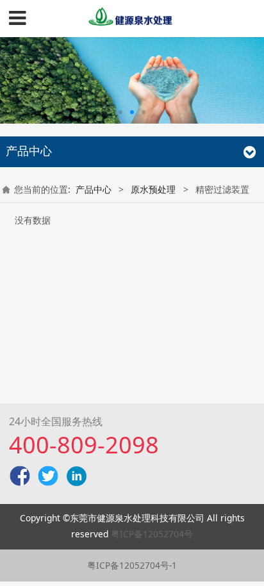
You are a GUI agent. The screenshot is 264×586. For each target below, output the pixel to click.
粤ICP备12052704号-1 (132, 565)
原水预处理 (153, 189)
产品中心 (93, 189)
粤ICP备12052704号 (152, 534)
